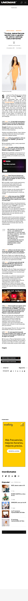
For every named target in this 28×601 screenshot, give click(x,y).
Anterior (6, 367)
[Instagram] (9, 476)
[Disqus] (14, 394)
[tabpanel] (14, 505)
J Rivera (19, 48)
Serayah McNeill (9, 102)
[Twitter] (6, 476)
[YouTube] (18, 476)
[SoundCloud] (12, 476)
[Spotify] (15, 476)
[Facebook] (3, 476)
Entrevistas (10, 30)
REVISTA (18, 30)
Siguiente (22, 367)
